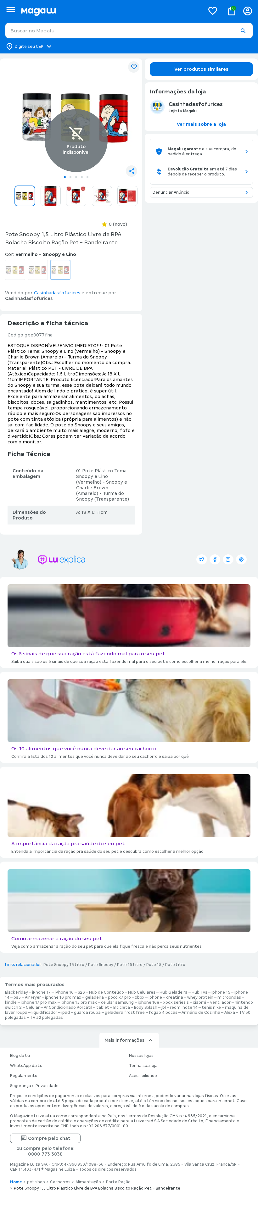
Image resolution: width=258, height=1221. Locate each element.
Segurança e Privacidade (34, 1086)
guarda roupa (87, 1012)
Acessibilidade (143, 1076)
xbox (139, 997)
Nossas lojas (141, 1055)
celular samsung (117, 1002)
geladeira (94, 997)
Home (16, 1182)
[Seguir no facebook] (215, 559)
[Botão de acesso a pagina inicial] (110, 10)
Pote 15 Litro (130, 965)
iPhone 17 (41, 992)
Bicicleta (121, 1007)
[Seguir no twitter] (201, 559)
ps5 (17, 997)
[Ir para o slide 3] (76, 177)
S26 (81, 992)
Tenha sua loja (143, 1065)
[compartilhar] (131, 171)
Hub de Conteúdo (106, 992)
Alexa (229, 1012)
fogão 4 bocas (163, 1012)
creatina (174, 997)
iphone (155, 997)
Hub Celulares (141, 992)
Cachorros (60, 1182)
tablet (102, 1007)
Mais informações (124, 1040)
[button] (243, 31)
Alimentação (88, 1182)
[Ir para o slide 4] (82, 177)
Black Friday (16, 992)
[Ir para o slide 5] (87, 177)
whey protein (200, 997)
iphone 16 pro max (63, 997)
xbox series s (176, 1002)
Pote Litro (175, 965)
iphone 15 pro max (79, 1002)
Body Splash (145, 1007)
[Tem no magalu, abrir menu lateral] (10, 9)
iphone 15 (220, 992)
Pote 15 (153, 965)
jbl (163, 1007)
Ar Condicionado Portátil (68, 1007)
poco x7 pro (119, 997)
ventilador (220, 1002)
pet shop (36, 1182)
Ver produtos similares (201, 69)
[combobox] (129, 30)
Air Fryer (33, 997)
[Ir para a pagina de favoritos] (213, 11)
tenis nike (211, 1007)
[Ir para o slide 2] (70, 177)
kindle (11, 1002)
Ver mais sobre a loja (201, 124)
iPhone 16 (64, 992)
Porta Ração (118, 1182)
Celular (33, 1007)
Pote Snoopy (100, 965)
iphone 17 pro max (39, 1002)
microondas (229, 997)
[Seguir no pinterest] (241, 559)
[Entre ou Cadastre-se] (247, 10)
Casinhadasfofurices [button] (57, 292)
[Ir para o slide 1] (65, 177)
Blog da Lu (20, 1055)
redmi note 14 (184, 1007)
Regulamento (23, 1076)
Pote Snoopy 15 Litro (63, 965)
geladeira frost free (125, 1012)
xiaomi (199, 1002)
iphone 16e (148, 1002)
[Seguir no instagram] (228, 559)
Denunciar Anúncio (171, 192)
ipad (65, 1012)
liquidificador (44, 1012)
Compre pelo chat (49, 1138)
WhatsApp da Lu (26, 1065)
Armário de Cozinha (201, 1012)
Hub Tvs (199, 992)
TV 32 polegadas (46, 1017)
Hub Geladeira (174, 992)
